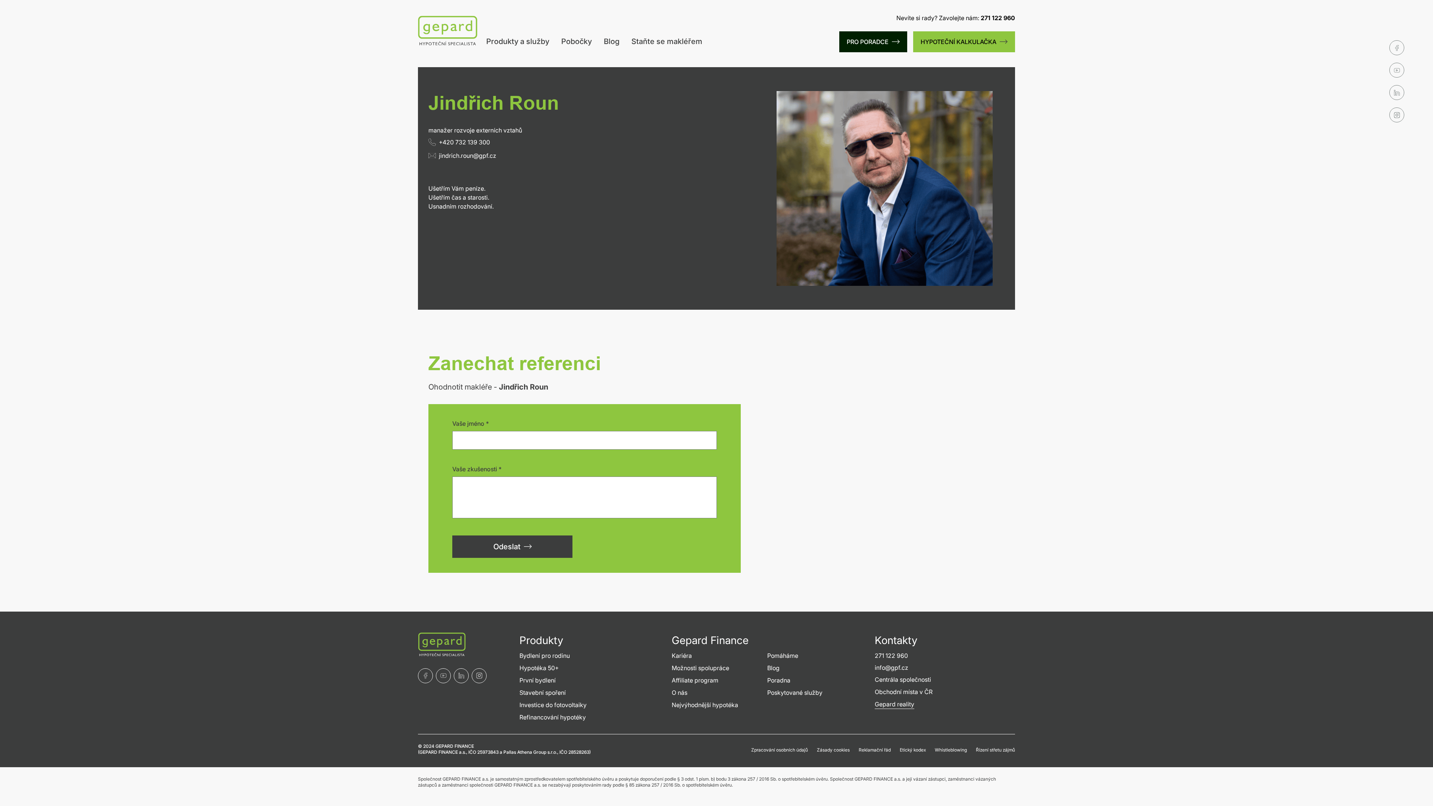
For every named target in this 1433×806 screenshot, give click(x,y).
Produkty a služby (517, 41)
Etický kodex (913, 750)
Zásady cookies (833, 750)
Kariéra (682, 655)
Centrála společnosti (903, 679)
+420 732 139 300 (464, 142)
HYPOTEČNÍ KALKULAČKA (958, 42)
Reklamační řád (875, 750)
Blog (611, 41)
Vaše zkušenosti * (477, 469)
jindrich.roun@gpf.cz (467, 155)
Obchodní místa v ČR (904, 692)
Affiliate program (695, 680)
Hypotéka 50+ (539, 668)
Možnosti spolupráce (700, 668)
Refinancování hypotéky (552, 717)
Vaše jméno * (470, 423)
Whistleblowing (951, 750)
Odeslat (507, 546)
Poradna (778, 680)
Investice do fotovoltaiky (553, 705)
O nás (679, 692)
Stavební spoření (542, 692)
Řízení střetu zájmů (995, 750)
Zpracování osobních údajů (779, 750)
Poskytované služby (794, 692)
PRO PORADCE (868, 42)
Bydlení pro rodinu (544, 655)
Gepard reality (894, 704)
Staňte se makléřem (666, 41)
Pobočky (576, 41)
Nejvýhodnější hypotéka (705, 705)
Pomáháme (782, 655)
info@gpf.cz (891, 667)
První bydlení (537, 680)
